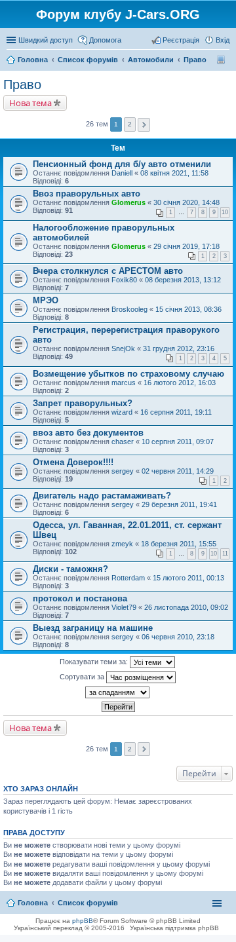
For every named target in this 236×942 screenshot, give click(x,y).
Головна (33, 903)
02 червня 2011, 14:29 (178, 471)
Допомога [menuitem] (105, 40)
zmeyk (122, 544)
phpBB (82, 920)
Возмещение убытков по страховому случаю (128, 374)
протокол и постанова (80, 598)
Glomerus (128, 202)
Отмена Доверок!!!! (73, 462)
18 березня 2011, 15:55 (178, 544)
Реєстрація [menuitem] (181, 40)
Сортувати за (83, 677)
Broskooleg (129, 309)
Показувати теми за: (95, 662)
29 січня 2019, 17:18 (186, 246)
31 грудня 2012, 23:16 (178, 348)
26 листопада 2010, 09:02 (186, 607)
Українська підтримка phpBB (174, 928)
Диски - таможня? (70, 569)
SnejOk (123, 348)
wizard (121, 412)
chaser (122, 441)
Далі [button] (144, 125)
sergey (122, 471)
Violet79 (123, 607)
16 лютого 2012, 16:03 (180, 382)
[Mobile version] (222, 59)
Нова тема (30, 103)
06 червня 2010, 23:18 (178, 637)
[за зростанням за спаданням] (118, 692)
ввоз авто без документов (88, 433)
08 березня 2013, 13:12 (183, 280)
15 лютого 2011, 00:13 (188, 578)
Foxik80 (124, 280)
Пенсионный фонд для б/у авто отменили (122, 164)
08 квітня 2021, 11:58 (174, 173)
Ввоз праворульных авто (86, 193)
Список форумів (88, 903)
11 (225, 553)
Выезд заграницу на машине (93, 628)
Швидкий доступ (45, 40)
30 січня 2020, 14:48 (186, 202)
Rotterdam (128, 578)
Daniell (121, 173)
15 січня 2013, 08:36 (188, 309)
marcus (123, 382)
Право (22, 84)
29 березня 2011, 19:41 (179, 504)
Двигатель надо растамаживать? (102, 495)
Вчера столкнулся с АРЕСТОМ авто (108, 271)
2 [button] (130, 124)
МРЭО (45, 300)
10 (225, 212)
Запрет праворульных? (82, 403)
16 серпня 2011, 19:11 (176, 412)
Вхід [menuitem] (222, 40)
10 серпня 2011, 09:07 (178, 441)
